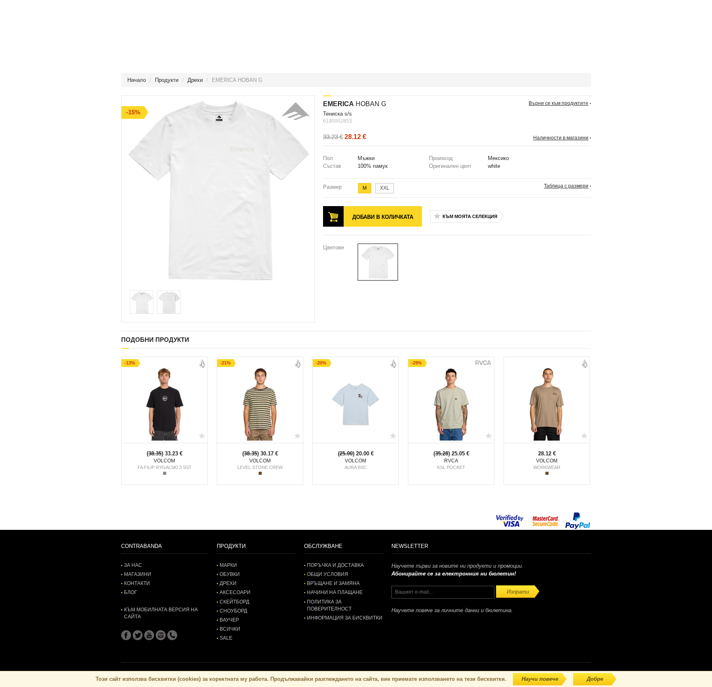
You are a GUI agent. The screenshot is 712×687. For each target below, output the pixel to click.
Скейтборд (234, 602)
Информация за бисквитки (344, 618)
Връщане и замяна (333, 583)
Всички (230, 629)
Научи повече (540, 679)
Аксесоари (235, 592)
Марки (228, 565)
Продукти (166, 80)
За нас (133, 565)
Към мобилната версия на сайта (161, 613)
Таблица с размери (566, 186)
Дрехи (195, 80)
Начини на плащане (335, 592)
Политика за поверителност (329, 605)
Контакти (137, 583)
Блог (130, 592)
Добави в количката (382, 217)
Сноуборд (233, 611)
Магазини (137, 574)
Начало (136, 80)
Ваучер (229, 620)
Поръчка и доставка (335, 565)
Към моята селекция (470, 216)
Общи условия (327, 574)
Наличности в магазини (560, 138)
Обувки (230, 574)
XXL (384, 188)
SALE (226, 638)
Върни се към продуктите (558, 103)
